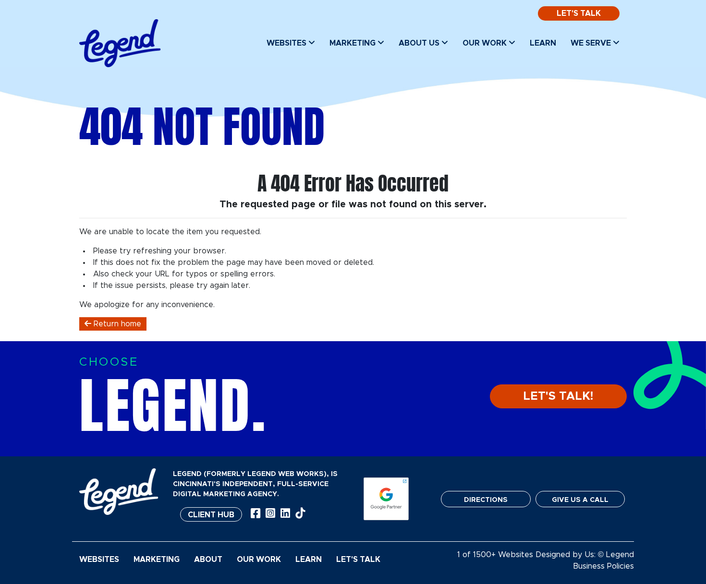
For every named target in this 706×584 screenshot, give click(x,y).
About (208, 559)
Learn (543, 43)
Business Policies (603, 566)
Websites (287, 43)
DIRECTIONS (486, 500)
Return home (116, 324)
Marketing (353, 43)
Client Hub (211, 515)
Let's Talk (579, 13)
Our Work (486, 43)
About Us (420, 43)
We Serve (592, 43)
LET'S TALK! (558, 396)
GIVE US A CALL (580, 500)
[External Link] (398, 499)
